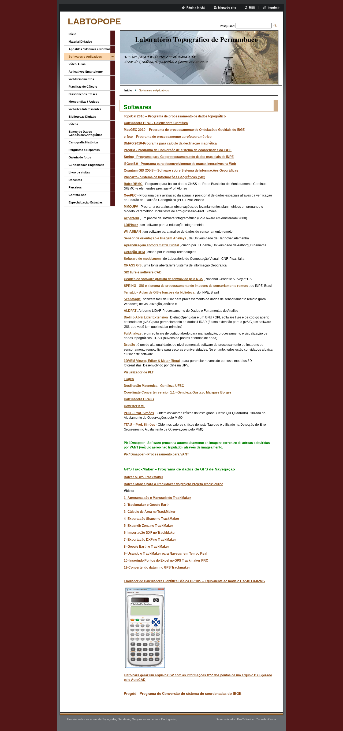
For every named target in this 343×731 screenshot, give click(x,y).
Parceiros (75, 187)
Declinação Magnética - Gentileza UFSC (154, 386)
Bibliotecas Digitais (82, 116)
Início (128, 90)
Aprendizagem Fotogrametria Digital (151, 245)
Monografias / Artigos (84, 101)
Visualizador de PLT (139, 372)
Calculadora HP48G (139, 399)
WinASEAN (132, 231)
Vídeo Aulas (77, 64)
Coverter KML (134, 406)
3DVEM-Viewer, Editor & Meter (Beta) (152, 361)
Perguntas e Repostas (84, 149)
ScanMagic (132, 299)
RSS (252, 7)
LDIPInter (131, 225)
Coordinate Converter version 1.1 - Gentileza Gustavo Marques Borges (178, 392)
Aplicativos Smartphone (86, 71)
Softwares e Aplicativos (85, 56)
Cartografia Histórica (83, 142)
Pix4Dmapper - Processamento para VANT (156, 454)
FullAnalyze (132, 333)
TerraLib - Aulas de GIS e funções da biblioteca (159, 292)
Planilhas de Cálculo (83, 86)
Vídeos (73, 124)
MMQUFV (131, 207)
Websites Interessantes (85, 109)
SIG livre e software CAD (143, 272)
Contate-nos (77, 194)
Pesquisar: (227, 26)
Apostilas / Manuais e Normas (89, 49)
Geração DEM (134, 252)
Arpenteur (131, 218)
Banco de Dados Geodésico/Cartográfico (85, 133)
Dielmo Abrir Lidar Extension (146, 317)
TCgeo (129, 379)
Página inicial (196, 7)
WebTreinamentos (81, 79)
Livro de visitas (79, 172)
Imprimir (273, 7)
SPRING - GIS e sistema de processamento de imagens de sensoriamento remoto (186, 286)
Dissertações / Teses (83, 94)
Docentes (75, 179)
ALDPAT (130, 311)
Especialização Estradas (86, 202)
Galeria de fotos (80, 157)
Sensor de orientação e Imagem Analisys (155, 238)
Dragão (129, 345)
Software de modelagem (142, 259)
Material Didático (80, 41)
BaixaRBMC (133, 184)
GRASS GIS (132, 265)
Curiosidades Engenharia (86, 164)
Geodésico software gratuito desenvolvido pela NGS (163, 279)
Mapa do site (227, 7)
